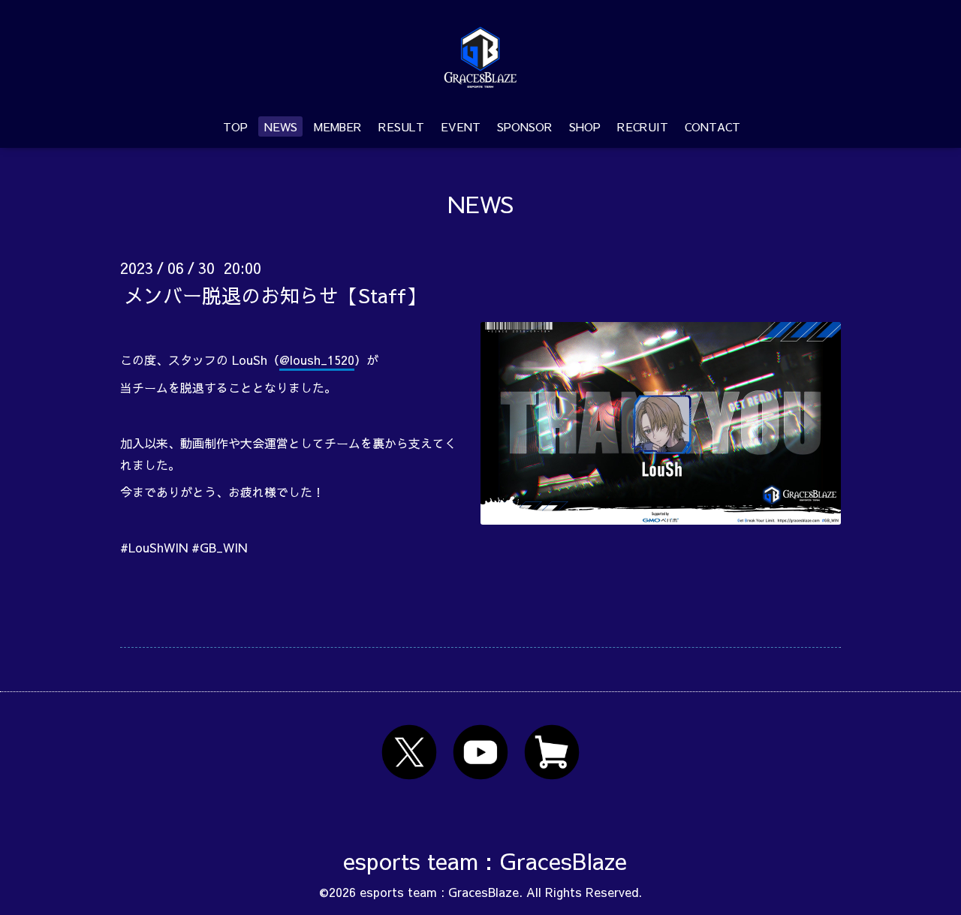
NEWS (280, 126)
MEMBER (338, 126)
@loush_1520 (316, 359)
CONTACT (712, 126)
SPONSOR (525, 126)
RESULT (401, 126)
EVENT (460, 126)
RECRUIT (642, 126)
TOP (235, 126)
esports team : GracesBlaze (485, 860)
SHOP (585, 126)
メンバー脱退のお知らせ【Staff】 (275, 294)
